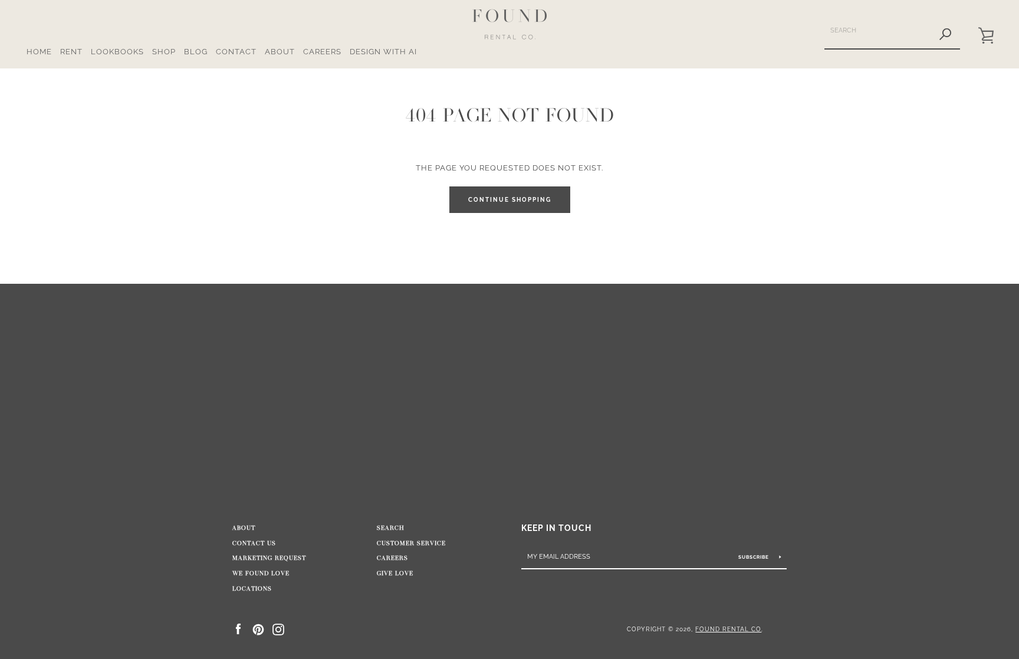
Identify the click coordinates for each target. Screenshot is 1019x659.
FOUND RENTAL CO (728, 628)
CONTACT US (254, 543)
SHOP (164, 51)
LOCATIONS (252, 588)
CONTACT (236, 51)
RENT (71, 51)
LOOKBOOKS (117, 51)
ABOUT (280, 51)
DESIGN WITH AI (383, 51)
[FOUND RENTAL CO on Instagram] (278, 628)
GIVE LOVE (395, 573)
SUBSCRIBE (754, 557)
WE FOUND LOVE (261, 573)
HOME (39, 51)
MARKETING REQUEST (269, 558)
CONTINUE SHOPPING (509, 199)
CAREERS (322, 51)
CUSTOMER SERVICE (411, 543)
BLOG (196, 51)
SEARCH (391, 528)
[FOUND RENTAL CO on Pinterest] (258, 628)
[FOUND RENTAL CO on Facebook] (238, 628)
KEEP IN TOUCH (556, 528)
